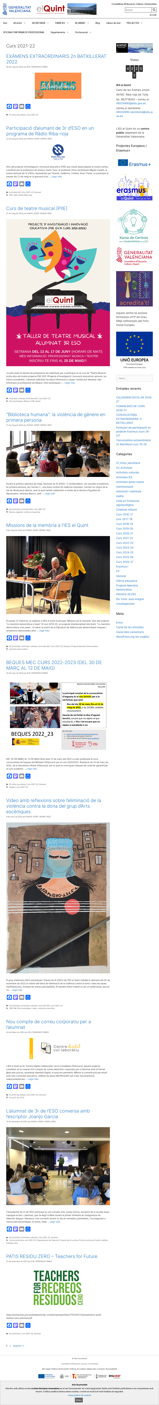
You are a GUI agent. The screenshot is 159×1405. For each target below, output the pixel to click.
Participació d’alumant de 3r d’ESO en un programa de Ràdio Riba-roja (50, 130)
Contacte (101, 1369)
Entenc (79, 1400)
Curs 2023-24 (125, 547)
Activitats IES (15, 192)
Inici (5, 23)
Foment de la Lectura (69, 1240)
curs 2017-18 (124, 519)
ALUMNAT (80, 23)
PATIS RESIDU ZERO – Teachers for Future (51, 1256)
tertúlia (105, 1240)
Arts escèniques (16, 401)
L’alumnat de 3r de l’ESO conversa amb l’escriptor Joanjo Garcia (48, 1113)
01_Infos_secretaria (17, 115)
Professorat (81, 32)
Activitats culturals (17, 398)
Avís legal (46, 1369)
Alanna (12, 512)
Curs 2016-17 (124, 514)
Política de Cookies (78, 1369)
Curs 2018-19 (124, 523)
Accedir (153, 15)
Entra (119, 622)
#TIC (22, 1097)
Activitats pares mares (130, 481)
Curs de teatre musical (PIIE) (36, 208)
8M (15, 1008)
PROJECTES (133, 23)
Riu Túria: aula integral (130, 599)
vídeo (34, 1008)
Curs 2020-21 (124, 533)
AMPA (120, 496)
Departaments (58, 32)
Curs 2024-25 (124, 552)
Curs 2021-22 (32, 115)
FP (117, 571)
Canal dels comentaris (130, 632)
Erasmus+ (122, 566)
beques (12, 787)
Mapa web (91, 1369)
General (37, 192)
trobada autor (12, 1243)
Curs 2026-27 (124, 561)
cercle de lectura (16, 1240)
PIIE (10, 195)
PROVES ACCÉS (126, 594)
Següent (18, 1345)
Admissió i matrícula (128, 491)
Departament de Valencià (48, 1240)
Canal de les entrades (130, 627)
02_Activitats (14, 509)
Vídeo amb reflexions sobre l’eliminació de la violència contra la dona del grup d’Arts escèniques (53, 806)
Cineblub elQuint (126, 509)
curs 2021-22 (22, 787)
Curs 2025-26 (124, 557)
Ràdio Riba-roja (25, 195)
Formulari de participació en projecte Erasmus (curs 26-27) (133, 431)
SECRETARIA (38, 23)
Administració (124, 486)
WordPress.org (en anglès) (132, 636)
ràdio (15, 195)
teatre (38, 401)
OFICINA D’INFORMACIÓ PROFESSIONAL (24, 32)
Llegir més (56, 176)
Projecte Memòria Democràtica (84, 646)
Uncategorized (125, 603)
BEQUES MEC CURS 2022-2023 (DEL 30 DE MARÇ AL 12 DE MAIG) (54, 665)
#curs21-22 (14, 1097)
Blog (97, 23)
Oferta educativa (126, 580)
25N (11, 1008)
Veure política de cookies (79, 1395)
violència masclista (32, 512)
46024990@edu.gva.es (131, 103)
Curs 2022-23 (124, 542)
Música (27, 401)
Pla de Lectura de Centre (90, 1240)
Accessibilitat (111, 1369)
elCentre (17, 23)
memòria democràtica (18, 649)
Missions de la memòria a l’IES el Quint (47, 525)
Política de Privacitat (60, 1369)
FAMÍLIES (60, 23)
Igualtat (19, 512)
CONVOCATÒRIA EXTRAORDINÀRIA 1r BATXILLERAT (129, 418)
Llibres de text (113, 23)
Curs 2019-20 (124, 528)
